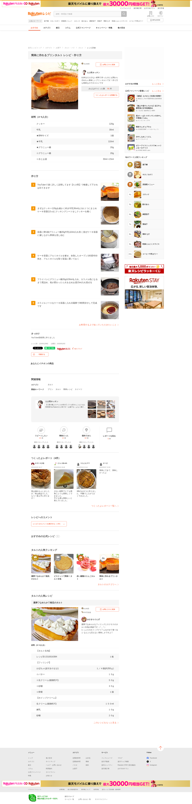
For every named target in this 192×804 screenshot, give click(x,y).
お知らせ (49, 776)
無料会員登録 (156, 20)
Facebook (153, 758)
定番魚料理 (76, 761)
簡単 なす (107, 21)
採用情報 (96, 789)
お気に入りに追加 (109, 64)
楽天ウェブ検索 (123, 761)
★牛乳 (39, 141)
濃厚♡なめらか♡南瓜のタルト (48, 602)
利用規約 (49, 769)
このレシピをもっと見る (105, 723)
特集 (29, 776)
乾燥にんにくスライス (119, 21)
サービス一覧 (69, 799)
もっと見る (156, 84)
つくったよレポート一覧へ (104, 506)
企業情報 (62, 789)
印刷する (42, 354)
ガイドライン (50, 772)
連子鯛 (46, 21)
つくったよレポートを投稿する (106, 95)
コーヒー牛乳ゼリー (136, 21)
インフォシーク (125, 8)
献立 (58, 28)
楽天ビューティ (106, 765)
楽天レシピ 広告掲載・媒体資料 (111, 789)
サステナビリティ (101, 799)
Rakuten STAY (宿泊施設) (127, 765)
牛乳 (38, 130)
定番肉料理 (76, 758)
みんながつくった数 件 (100, 89)
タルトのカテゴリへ (107, 584)
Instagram (153, 765)
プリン (50, 389)
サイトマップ (50, 761)
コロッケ (77, 21)
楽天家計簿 (137, 8)
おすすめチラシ (149, 8)
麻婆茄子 (92, 21)
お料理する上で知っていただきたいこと (98, 325)
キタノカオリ (55, 21)
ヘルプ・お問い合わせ (54, 765)
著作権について (85, 789)
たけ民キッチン (51, 401)
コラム (68, 28)
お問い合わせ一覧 (84, 799)
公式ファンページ (83, 28)
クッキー (40, 124)
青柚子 (99, 21)
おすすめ (34, 28)
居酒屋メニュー (66, 21)
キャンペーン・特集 (104, 28)
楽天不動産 (105, 761)
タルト (80, 48)
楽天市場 (161, 8)
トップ (30, 758)
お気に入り (150, 16)
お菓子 (58, 48)
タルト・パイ (70, 48)
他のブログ (78, 349)
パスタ (75, 765)
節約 (87, 765)
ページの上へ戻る (160, 747)
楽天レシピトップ (35, 48)
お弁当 (88, 758)
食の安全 (121, 28)
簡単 (87, 761)
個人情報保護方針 (73, 789)
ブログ (120, 758)
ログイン (160, 16)
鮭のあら (85, 21)
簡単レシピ (67, 389)
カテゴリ (47, 28)
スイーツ (78, 389)
